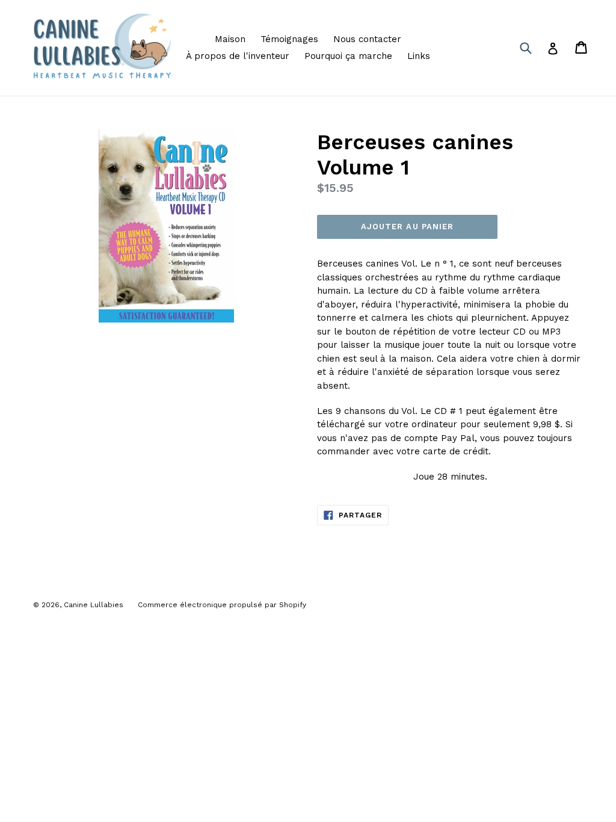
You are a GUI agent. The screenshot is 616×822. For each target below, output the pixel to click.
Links (418, 56)
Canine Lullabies (95, 605)
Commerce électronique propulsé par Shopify (222, 605)
